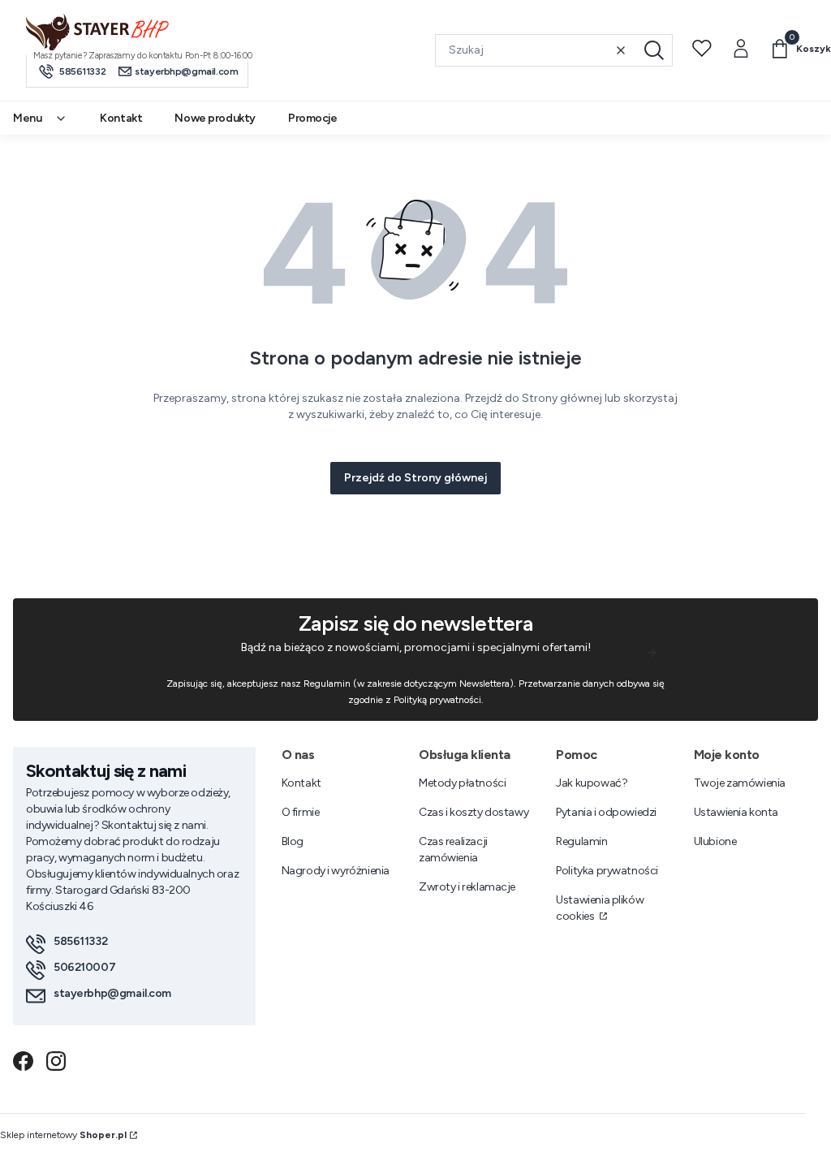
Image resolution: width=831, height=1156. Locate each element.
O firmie (301, 812)
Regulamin (581, 841)
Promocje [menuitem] (313, 118)
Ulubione (715, 841)
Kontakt (301, 783)
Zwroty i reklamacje (467, 887)
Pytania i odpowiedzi (606, 812)
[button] (654, 50)
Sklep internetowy (63, 1135)
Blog (293, 841)
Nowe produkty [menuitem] (215, 118)
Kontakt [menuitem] (121, 118)
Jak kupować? (591, 783)
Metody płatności (462, 783)
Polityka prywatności (607, 871)
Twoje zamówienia (740, 783)
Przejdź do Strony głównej (415, 478)
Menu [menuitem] (27, 118)
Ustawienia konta (736, 812)
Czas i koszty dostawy (473, 812)
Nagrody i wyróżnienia (336, 871)
